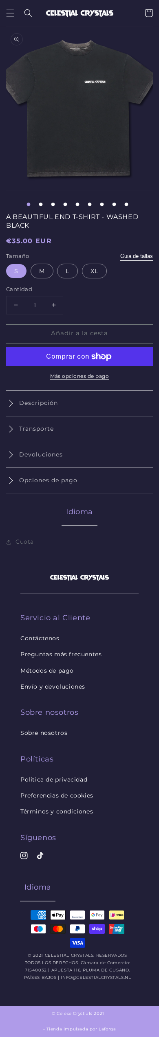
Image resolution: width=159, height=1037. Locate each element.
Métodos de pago (47, 670)
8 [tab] (114, 205)
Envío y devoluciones (52, 686)
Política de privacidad (53, 779)
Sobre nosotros (43, 733)
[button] (10, 13)
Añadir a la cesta (79, 333)
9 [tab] (126, 205)
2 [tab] (41, 205)
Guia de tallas (136, 256)
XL (94, 271)
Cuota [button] (24, 541)
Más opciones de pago (79, 376)
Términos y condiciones (56, 811)
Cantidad (19, 289)
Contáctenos (40, 638)
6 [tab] (90, 205)
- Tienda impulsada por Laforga (79, 1029)
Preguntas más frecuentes (61, 654)
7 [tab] (102, 205)
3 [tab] (53, 205)
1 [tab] (28, 205)
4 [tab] (65, 205)
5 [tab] (77, 205)
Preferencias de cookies (56, 795)
